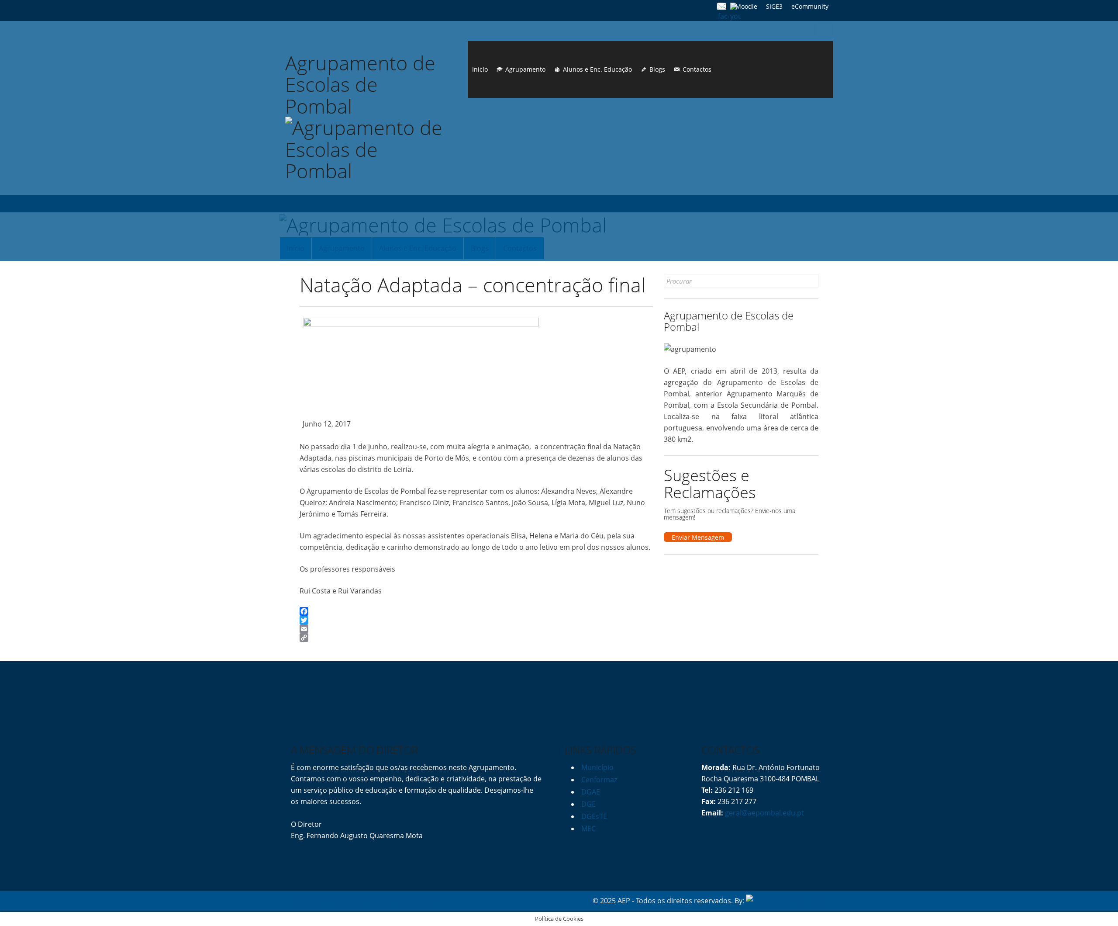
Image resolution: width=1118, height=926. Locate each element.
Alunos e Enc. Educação (597, 69)
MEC (588, 828)
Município (597, 767)
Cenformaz (599, 779)
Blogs (657, 69)
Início (480, 69)
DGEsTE (594, 816)
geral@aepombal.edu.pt (763, 813)
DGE (588, 804)
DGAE (590, 792)
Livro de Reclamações (402, 900)
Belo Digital (808, 900)
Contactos (697, 69)
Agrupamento (525, 69)
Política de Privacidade (328, 900)
